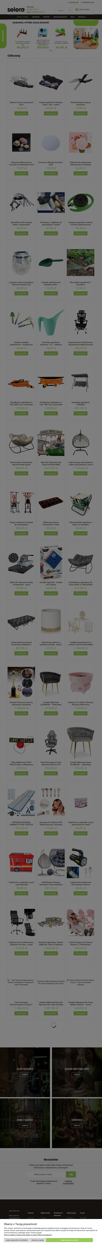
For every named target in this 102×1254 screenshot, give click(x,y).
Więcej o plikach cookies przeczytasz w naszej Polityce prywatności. (28, 1235)
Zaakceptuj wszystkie (69, 1240)
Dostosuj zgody (37, 1240)
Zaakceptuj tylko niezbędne (17, 1240)
